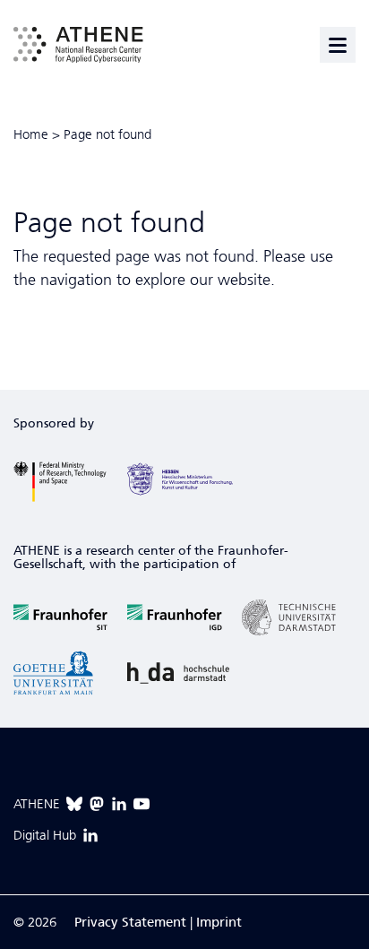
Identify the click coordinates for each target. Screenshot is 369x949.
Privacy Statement (130, 922)
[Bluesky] (74, 804)
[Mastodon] (97, 804)
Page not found (107, 134)
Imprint (219, 922)
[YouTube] (141, 804)
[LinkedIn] (119, 804)
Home (30, 134)
